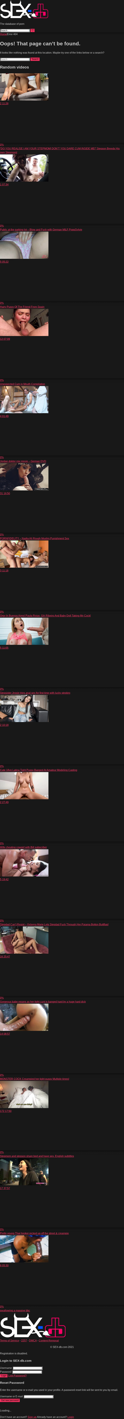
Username (6, 1368)
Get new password (10, 1400)
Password (5, 1371)
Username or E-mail (11, 1396)
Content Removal (49, 1340)
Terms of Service (9, 1340)
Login (3, 1376)
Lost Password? (17, 1375)
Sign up (32, 1417)
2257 (24, 1340)
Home (3, 34)
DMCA (33, 1340)
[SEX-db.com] (24, 17)
